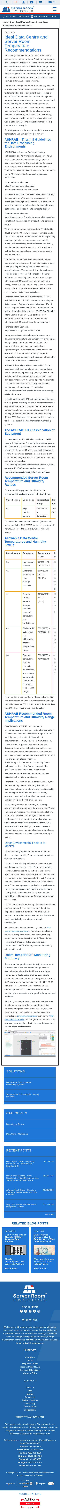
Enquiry (41, 2)
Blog (12, 22)
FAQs (30, 1360)
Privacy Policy (30, 1406)
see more (49, 1214)
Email (32, 2)
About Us (30, 1387)
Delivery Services (30, 1400)
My (23, 2)
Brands (30, 1394)
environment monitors (27, 1016)
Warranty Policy (30, 1373)
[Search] (15, 2)
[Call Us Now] (7, 2)
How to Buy (30, 1403)
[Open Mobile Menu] (54, 9)
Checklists (30, 1357)
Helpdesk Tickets (30, 1363)
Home (5, 22)
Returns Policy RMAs (30, 1367)
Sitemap (39, 1475)
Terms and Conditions (30, 1370)
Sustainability (30, 1410)
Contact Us (30, 1397)
